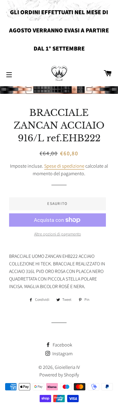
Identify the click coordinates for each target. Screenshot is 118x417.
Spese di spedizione (64, 166)
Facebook (62, 345)
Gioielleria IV (67, 367)
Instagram (62, 353)
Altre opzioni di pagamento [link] (57, 234)
